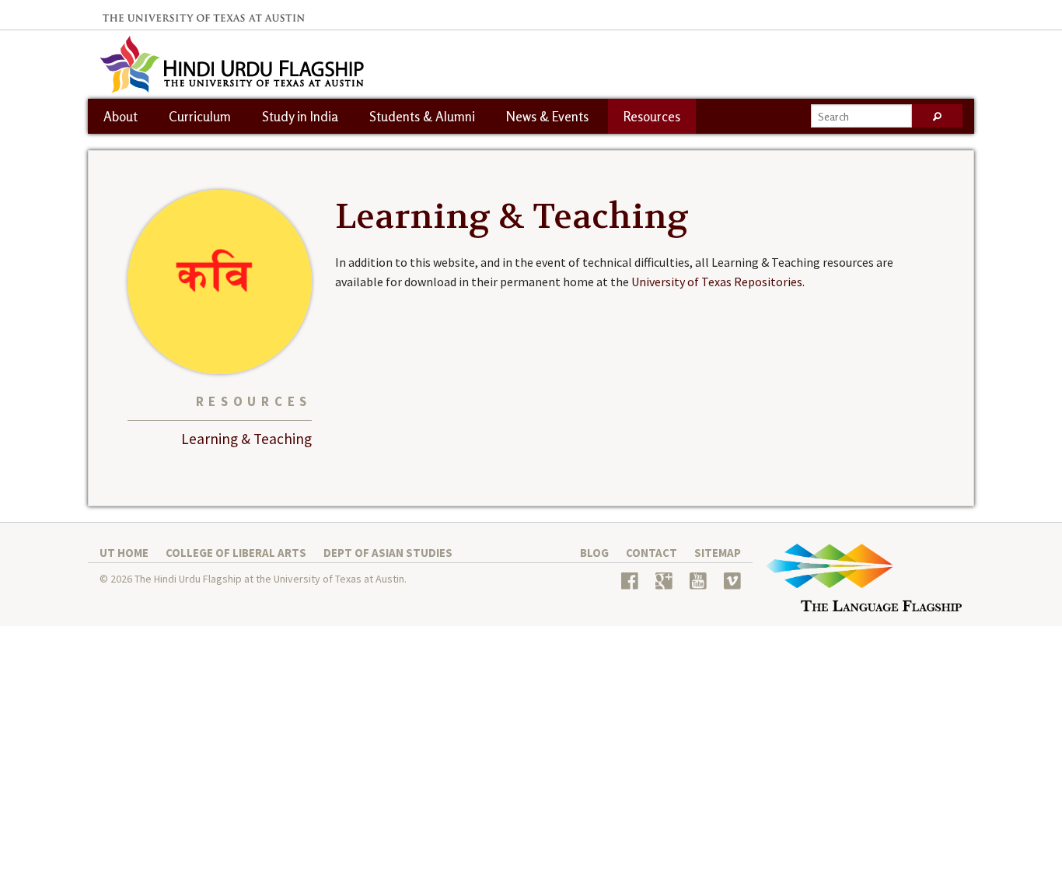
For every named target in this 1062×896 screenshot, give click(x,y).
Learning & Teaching (246, 438)
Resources (652, 116)
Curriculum (200, 116)
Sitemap (717, 552)
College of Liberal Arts (236, 552)
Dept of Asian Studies (387, 552)
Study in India (300, 116)
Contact (651, 552)
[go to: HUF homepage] (232, 63)
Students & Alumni (422, 116)
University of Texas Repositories (716, 281)
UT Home (124, 552)
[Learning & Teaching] (220, 281)
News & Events (547, 116)
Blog (594, 552)
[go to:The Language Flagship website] (863, 583)
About (120, 116)
